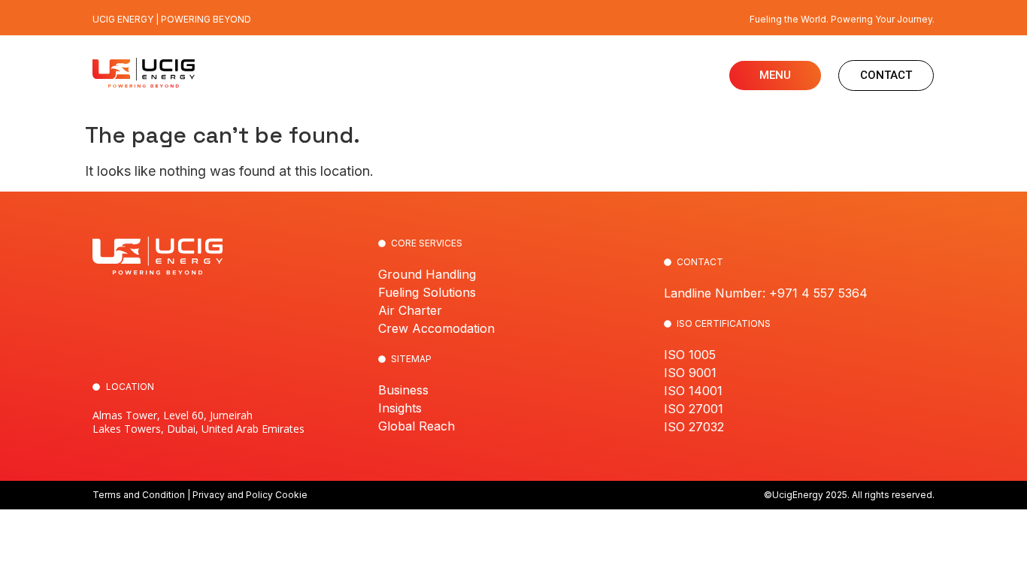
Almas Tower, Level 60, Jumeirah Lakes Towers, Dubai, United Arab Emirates (198, 422)
